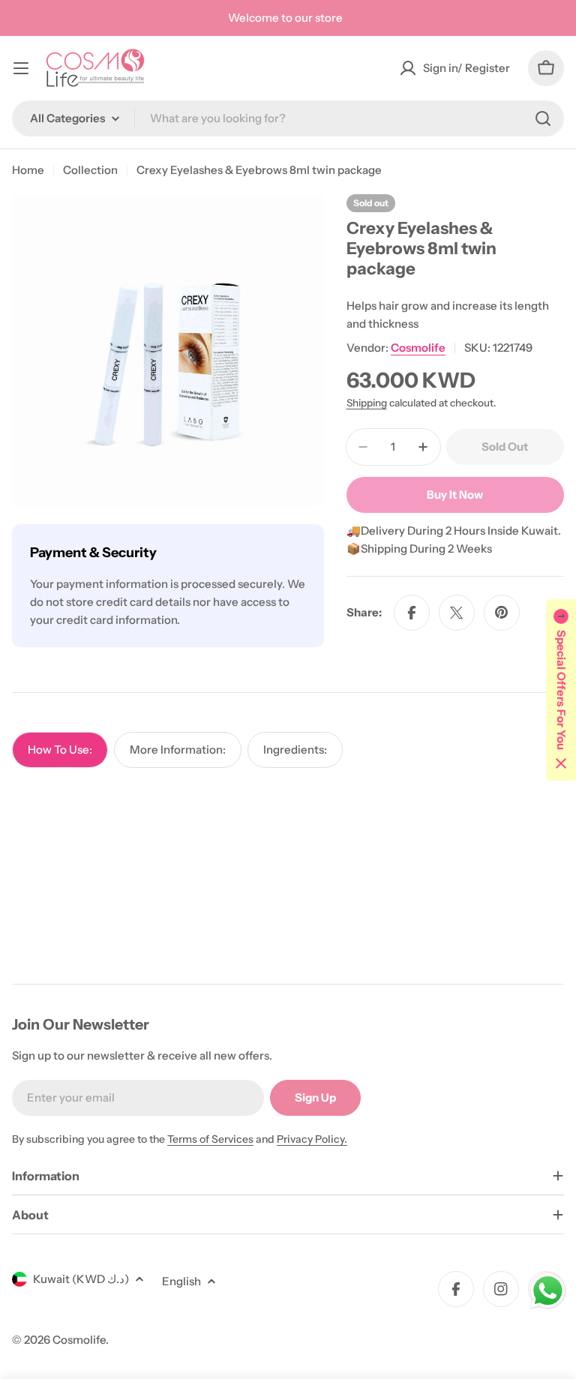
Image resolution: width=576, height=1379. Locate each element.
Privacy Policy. (312, 1139)
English (181, 1281)
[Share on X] (457, 613)
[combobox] (288, 118)
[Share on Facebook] (412, 613)
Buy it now (455, 494)
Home (28, 170)
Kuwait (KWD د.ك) (81, 1279)
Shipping (366, 403)
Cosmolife (418, 347)
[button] (561, 690)
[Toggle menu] (21, 68)
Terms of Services (210, 1139)
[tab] (60, 750)
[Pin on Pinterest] (502, 613)
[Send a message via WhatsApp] (547, 1291)
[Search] (543, 118)
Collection (90, 170)
